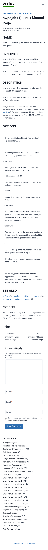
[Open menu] (43, 4)
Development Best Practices (14, 462)
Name (9, 392)
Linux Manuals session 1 (23, 13)
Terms (26, 543)
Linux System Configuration (14, 503)
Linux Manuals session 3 (12, 484)
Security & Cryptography (12, 516)
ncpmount (36, 296)
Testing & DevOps (10, 526)
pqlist (18, 299)
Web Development (10, 529)
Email (9, 402)
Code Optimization (10, 452)
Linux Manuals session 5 (12, 491)
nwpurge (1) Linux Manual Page (35, 336)
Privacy (32, 543)
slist (26, 296)
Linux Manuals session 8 (12, 497)
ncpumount (7, 299)
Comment (9, 358)
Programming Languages (13, 510)
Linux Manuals (8, 13)
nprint (17, 296)
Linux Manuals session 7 (12, 494)
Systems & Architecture (12, 523)
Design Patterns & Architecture (15, 459)
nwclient (6, 112)
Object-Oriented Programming (14, 507)
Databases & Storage (11, 455)
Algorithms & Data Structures (14, 446)
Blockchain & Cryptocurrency (14, 449)
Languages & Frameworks (13, 468)
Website (9, 412)
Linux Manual (9, 28)
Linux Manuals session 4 (12, 487)
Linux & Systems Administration (15, 471)
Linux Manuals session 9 (12, 500)
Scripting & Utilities (10, 513)
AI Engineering (8, 443)
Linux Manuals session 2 (12, 481)
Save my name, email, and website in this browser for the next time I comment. (25, 419)
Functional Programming (12, 465)
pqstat (27, 299)
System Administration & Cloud (15, 519)
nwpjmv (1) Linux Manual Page (12, 336)
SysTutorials (18, 543)
